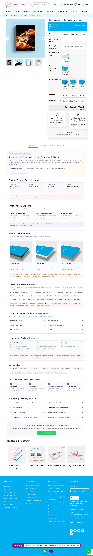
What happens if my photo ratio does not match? (23, 417)
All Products (8, 486)
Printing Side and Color (53, 47)
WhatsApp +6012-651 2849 (46, 433)
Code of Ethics (9, 504)
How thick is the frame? (16, 407)
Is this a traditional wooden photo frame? (21, 403)
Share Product (81, 25)
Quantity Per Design (53, 40)
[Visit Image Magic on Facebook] (71, 530)
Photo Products (31, 494)
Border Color (53, 79)
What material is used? (54, 403)
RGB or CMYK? (14, 330)
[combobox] (56, 4)
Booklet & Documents (33, 501)
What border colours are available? (58, 407)
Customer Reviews (10, 498)
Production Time (55, 100)
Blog (5, 501)
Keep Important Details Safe (56, 325)
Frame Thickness (52, 67)
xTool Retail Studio (10, 507)
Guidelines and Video (57, 145)
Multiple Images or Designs (55, 330)
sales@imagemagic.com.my (79, 515)
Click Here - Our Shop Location (77, 519)
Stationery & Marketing (33, 485)
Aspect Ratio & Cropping (17, 325)
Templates (43, 145)
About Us (7, 489)
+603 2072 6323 (79, 509)
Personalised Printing (11, 495)
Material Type (54, 52)
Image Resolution (53, 320)
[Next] (43, 39)
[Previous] (7, 39)
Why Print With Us (10, 492)
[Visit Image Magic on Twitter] (75, 530)
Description (33, 145)
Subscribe (74, 498)
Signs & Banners (31, 488)
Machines (29, 504)
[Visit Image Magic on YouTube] (78, 530)
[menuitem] (10, 11)
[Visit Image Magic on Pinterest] (82, 530)
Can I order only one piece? (17, 412)
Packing (52, 95)
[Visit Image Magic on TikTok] (71, 533)
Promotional (30, 491)
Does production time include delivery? (58, 417)
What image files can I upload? (56, 412)
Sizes (51, 34)
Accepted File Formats (16, 320)
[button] (65, 54)
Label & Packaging (32, 497)
